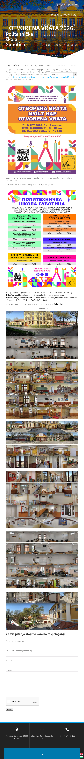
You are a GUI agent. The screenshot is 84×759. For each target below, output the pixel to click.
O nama (61, 5)
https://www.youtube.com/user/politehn (22, 297)
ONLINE (73, 65)
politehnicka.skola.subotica (66, 297)
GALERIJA (47, 55)
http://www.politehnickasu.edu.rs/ (20, 295)
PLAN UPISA (70, 45)
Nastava (72, 5)
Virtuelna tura (52, 45)
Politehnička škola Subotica (19, 39)
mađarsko (42, 295)
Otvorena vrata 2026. (64, 15)
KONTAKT (61, 65)
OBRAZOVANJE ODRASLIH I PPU (59, 25)
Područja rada (68, 35)
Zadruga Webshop (66, 55)
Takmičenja (49, 35)
